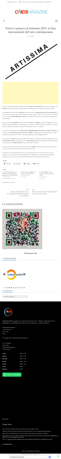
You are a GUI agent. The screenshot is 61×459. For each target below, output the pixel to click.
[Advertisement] (30, 93)
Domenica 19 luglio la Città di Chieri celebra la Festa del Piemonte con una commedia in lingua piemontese (26, 431)
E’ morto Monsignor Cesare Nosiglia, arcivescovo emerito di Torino (46, 173)
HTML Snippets (25, 454)
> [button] (24, 274)
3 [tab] (7, 287)
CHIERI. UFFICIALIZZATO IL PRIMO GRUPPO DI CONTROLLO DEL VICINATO (44, 191)
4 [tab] (9, 287)
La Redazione (7, 444)
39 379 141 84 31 (7, 329)
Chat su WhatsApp (13, 374)
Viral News (31, 451)
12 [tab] (24, 287)
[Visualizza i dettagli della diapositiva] (14, 275)
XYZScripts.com (36, 454)
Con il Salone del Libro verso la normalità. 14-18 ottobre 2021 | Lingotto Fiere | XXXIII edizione (9, 173)
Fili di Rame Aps (24, 338)
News (13, 182)
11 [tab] (22, 287)
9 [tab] (18, 287)
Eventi (10, 182)
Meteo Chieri (5, 419)
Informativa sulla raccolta (17, 457)
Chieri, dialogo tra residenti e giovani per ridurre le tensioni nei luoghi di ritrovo (20, 429)
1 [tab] (4, 287)
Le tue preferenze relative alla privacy (36, 457)
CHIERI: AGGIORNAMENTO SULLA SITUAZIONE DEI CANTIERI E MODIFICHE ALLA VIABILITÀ (18, 193)
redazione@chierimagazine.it (8, 327)
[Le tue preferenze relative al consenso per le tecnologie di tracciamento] (58, 456)
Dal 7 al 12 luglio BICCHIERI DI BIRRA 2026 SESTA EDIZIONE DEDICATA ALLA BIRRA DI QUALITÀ (27, 439)
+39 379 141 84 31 (6, 349)
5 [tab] (11, 287)
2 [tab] (6, 287)
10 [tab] (20, 287)
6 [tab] (13, 287)
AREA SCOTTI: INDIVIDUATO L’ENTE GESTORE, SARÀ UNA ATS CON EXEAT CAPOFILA (25, 433)
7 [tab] (15, 287)
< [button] (4, 274)
